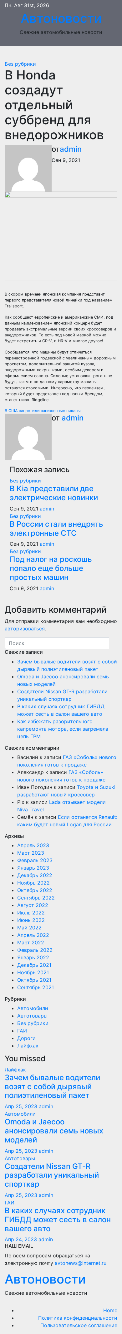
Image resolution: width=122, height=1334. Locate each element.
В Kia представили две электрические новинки (54, 493)
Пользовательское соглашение (78, 1325)
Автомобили (32, 1008)
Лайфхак (27, 1045)
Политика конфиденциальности (77, 1318)
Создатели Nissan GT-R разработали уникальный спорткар (52, 1175)
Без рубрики (20, 64)
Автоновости (61, 18)
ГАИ (22, 1031)
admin (71, 149)
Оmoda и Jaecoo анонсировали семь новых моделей (54, 1130)
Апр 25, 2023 (21, 1106)
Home (110, 1310)
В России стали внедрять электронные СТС (56, 529)
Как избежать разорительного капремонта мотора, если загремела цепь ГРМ (62, 728)
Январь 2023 (33, 868)
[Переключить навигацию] (66, 53)
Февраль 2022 (35, 950)
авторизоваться (25, 628)
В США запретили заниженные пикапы (43, 410)
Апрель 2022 (33, 935)
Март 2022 (30, 942)
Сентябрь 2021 (35, 987)
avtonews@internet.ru (80, 1263)
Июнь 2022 (31, 920)
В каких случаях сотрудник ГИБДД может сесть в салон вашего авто (58, 1219)
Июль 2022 (31, 912)
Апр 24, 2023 (21, 1239)
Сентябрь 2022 (36, 898)
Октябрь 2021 (34, 980)
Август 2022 (32, 905)
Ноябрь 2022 (33, 883)
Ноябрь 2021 (33, 972)
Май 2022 (29, 927)
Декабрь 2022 (34, 875)
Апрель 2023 (33, 845)
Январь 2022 (33, 957)
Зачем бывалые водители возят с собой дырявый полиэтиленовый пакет (52, 1086)
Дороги (26, 1038)
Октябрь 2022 (34, 890)
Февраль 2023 (35, 860)
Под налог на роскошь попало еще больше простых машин (51, 568)
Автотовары (32, 1016)
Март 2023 (30, 853)
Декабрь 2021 (34, 965)
